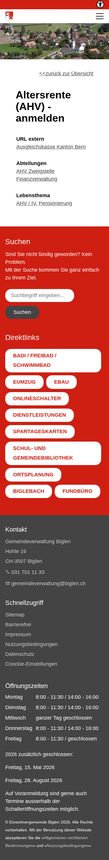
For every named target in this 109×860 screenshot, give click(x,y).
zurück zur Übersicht (69, 73)
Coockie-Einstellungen (31, 664)
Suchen (22, 312)
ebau (61, 382)
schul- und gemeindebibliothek (43, 453)
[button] (99, 16)
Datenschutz (19, 654)
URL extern (30, 139)
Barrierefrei (18, 624)
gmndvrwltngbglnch (48, 583)
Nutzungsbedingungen (31, 644)
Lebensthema (33, 195)
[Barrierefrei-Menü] (100, 4)
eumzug (24, 382)
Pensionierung (55, 203)
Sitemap (14, 615)
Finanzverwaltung (36, 179)
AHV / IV (26, 203)
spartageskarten (40, 431)
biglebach (28, 491)
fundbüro (77, 491)
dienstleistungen (39, 415)
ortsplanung (33, 474)
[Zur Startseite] (9, 16)
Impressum (18, 634)
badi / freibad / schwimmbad (34, 360)
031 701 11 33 (27, 572)
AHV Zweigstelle (35, 171)
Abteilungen (31, 163)
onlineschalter (37, 398)
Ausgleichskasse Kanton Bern (51, 147)
